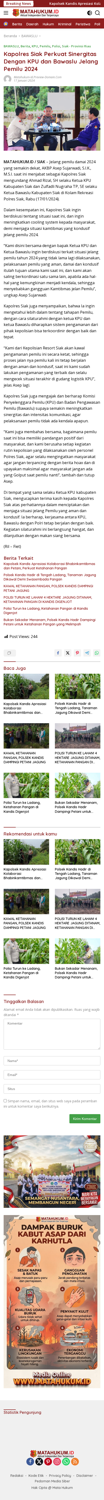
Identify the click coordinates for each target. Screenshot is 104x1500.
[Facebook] (30, 1462)
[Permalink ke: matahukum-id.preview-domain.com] (7, 78)
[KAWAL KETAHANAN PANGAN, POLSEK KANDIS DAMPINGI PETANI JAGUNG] (26, 736)
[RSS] (75, 1462)
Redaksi (16, 1475)
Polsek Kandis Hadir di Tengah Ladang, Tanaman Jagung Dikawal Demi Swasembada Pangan (50, 577)
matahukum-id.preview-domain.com (37, 77)
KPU (35, 46)
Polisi (56, 46)
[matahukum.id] (35, 13)
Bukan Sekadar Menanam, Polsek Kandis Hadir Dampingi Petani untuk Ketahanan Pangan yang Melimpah (50, 622)
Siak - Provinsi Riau (76, 46)
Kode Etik (36, 1475)
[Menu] (7, 13)
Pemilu (45, 46)
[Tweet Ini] (67, 653)
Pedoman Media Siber (52, 1481)
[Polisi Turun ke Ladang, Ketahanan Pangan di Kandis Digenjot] (26, 785)
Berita (25, 46)
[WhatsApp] (66, 1462)
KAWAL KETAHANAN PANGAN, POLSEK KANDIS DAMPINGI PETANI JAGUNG (48, 588)
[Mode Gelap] (89, 13)
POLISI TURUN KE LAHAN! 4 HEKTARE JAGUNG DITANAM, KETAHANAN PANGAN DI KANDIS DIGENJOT (48, 599)
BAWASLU (11, 46)
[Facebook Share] (58, 653)
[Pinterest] (48, 1462)
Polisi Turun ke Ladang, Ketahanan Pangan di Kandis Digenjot (46, 610)
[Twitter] (39, 1462)
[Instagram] (57, 1462)
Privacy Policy (60, 1475)
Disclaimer (84, 1475)
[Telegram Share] (87, 653)
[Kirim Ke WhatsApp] (96, 653)
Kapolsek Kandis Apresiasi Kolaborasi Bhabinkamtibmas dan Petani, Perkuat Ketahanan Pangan (49, 566)
